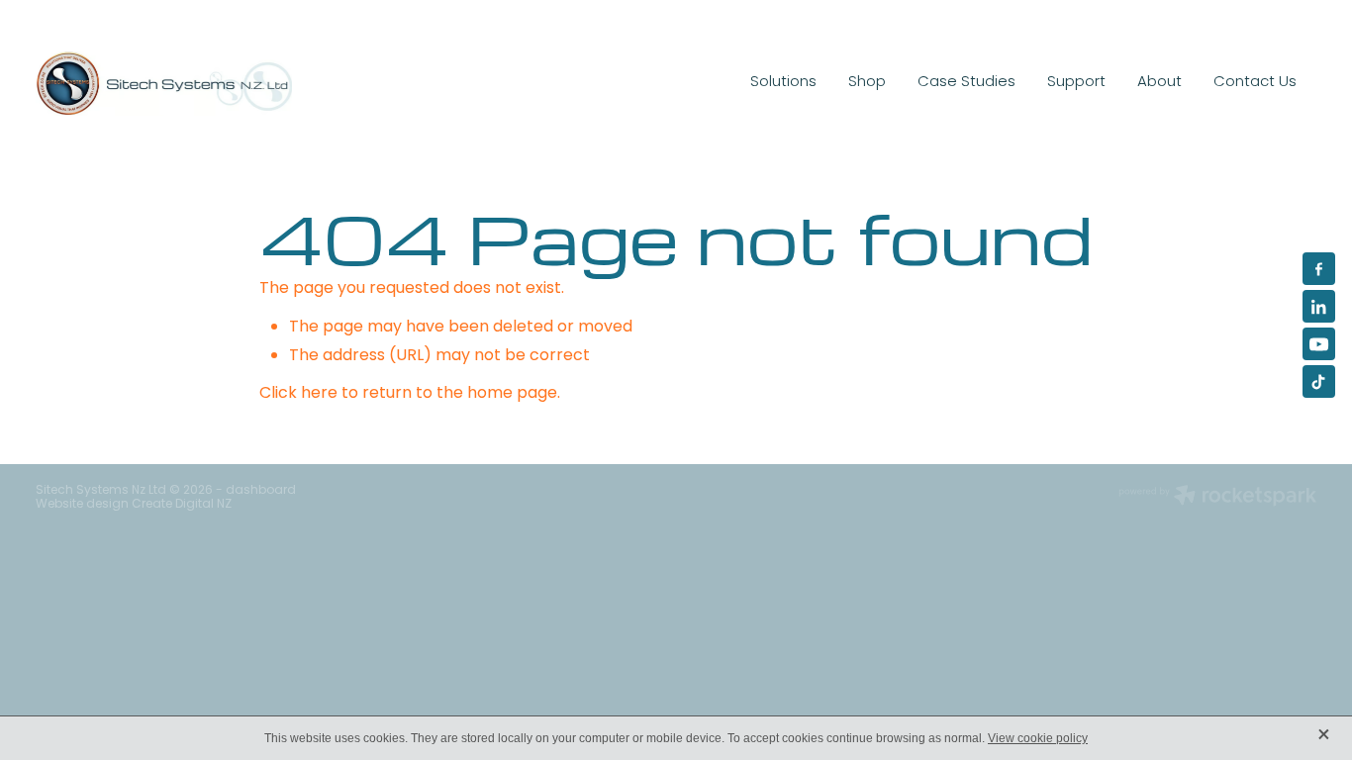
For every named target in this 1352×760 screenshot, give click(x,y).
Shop (867, 82)
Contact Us (1255, 82)
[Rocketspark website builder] (1217, 498)
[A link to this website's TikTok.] (1319, 381)
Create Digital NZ (182, 505)
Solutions (783, 82)
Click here (298, 394)
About (1159, 82)
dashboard (261, 491)
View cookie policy (1038, 738)
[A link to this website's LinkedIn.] (1319, 306)
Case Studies (966, 82)
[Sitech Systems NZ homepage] (164, 83)
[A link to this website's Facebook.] (1319, 268)
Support (1076, 82)
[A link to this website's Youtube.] (1319, 344)
